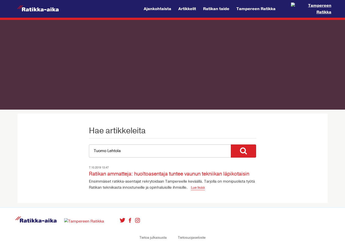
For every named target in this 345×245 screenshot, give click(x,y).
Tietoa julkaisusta (153, 237)
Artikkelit (187, 9)
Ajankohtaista (157, 9)
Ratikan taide (216, 9)
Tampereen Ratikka (256, 9)
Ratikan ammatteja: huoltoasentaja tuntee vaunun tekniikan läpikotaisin (169, 173)
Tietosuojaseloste (192, 237)
